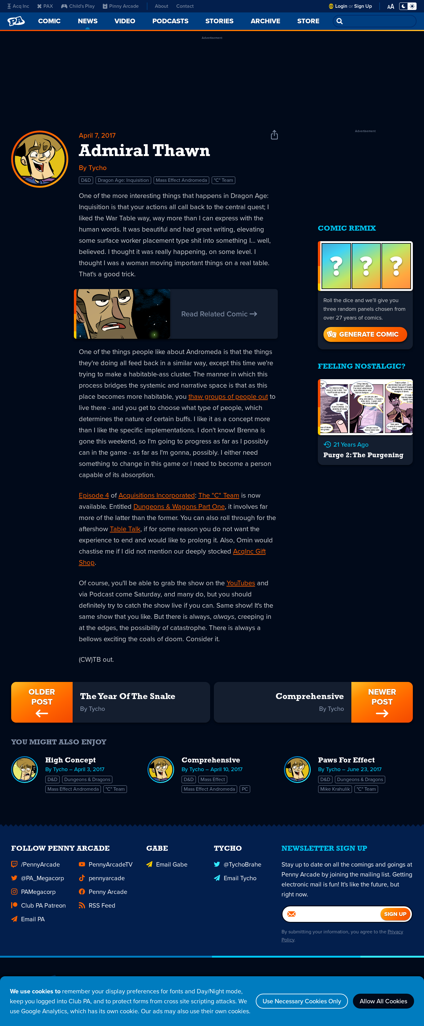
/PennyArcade (40, 864)
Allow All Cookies (383, 1001)
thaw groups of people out (228, 396)
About (161, 6)
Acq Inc (21, 6)
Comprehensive (211, 760)
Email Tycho (240, 878)
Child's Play (82, 6)
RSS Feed (102, 905)
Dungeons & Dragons (87, 779)
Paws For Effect (346, 760)
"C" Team (223, 180)
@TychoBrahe (242, 864)
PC (245, 789)
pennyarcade (107, 878)
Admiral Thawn (144, 151)
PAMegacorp (38, 891)
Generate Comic (369, 334)
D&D (86, 180)
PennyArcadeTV (111, 864)
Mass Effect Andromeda (181, 180)
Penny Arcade (108, 891)
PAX (48, 6)
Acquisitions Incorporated (157, 495)
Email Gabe (171, 864)
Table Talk (125, 529)
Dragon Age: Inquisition (123, 180)
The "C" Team (218, 495)
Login (341, 6)
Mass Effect (213, 779)
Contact (185, 6)
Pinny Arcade (124, 6)
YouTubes (241, 583)
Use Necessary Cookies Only (302, 1001)
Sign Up (363, 6)
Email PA (33, 919)
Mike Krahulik (335, 789)
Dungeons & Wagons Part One (179, 506)
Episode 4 (94, 495)
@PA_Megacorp (42, 878)
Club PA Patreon (43, 905)
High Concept (70, 760)
